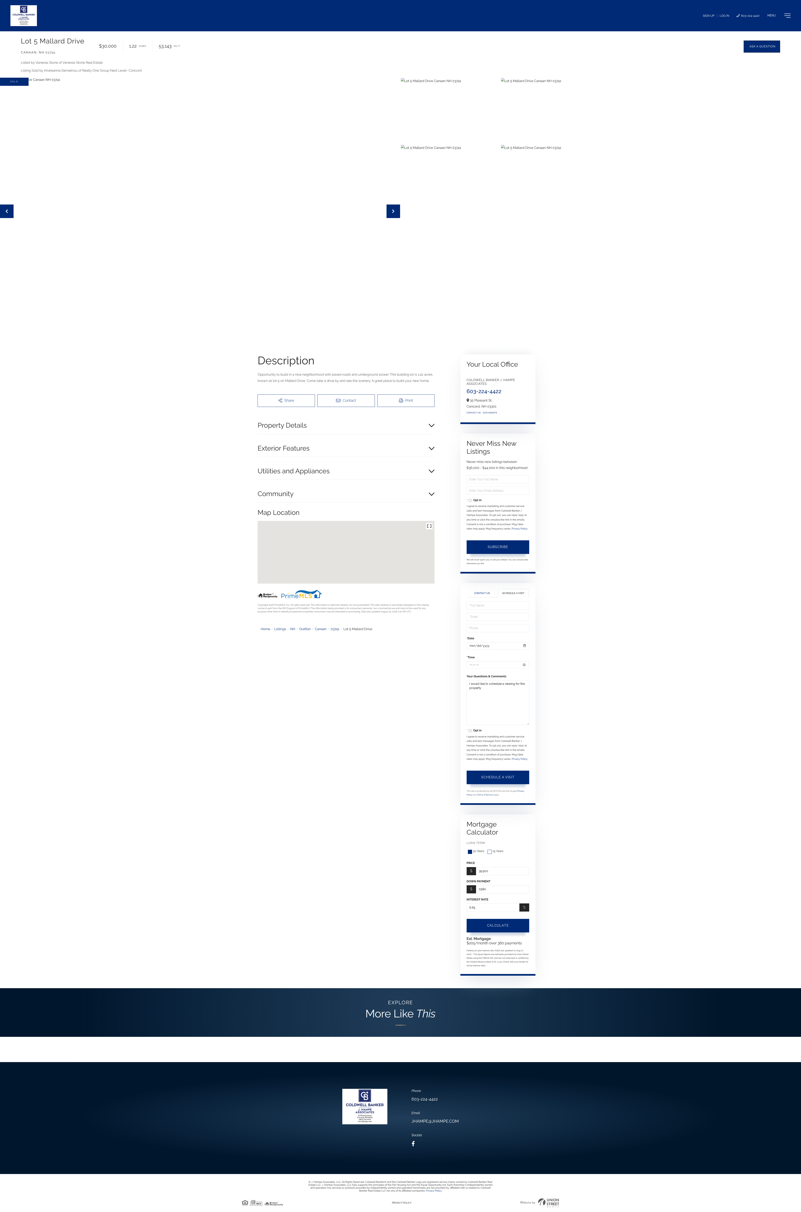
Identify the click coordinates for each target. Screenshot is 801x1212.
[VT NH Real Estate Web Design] (539, 1202)
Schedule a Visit (513, 593)
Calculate (498, 925)
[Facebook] (413, 1144)
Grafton (305, 629)
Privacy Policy (519, 528)
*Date (470, 638)
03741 (335, 629)
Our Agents (490, 413)
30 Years (478, 851)
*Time (471, 657)
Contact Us (474, 413)
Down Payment (478, 881)
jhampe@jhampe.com (435, 1121)
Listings (280, 629)
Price (471, 863)
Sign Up (708, 16)
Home (265, 629)
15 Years (497, 851)
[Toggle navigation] (779, 16)
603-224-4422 (749, 16)
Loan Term (476, 843)
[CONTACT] (762, 47)
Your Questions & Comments (486, 676)
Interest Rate (478, 899)
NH (292, 629)
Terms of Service (485, 795)
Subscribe (498, 547)
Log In (724, 16)
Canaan (321, 629)
